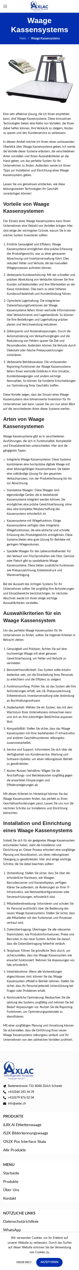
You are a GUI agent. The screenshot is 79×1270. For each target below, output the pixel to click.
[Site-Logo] (39, 6)
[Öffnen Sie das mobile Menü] (5, 6)
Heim (22, 38)
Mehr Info (24, 1262)
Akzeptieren (49, 1262)
